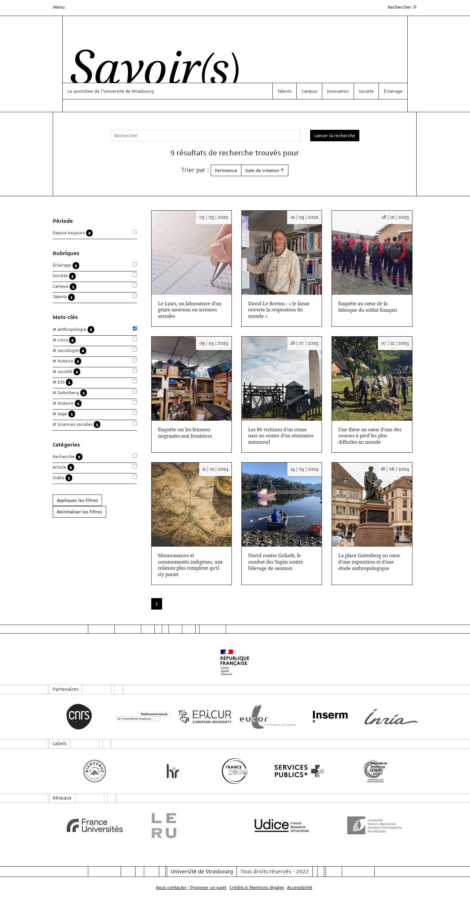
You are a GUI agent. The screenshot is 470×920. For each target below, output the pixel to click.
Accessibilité (299, 887)
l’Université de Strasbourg (127, 91)
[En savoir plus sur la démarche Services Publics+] (297, 771)
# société (65, 372)
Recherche (66, 457)
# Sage (63, 414)
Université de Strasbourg (202, 871)
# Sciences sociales (75, 424)
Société (366, 91)
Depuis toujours (71, 233)
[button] (264, 170)
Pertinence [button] (226, 170)
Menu (59, 7)
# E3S (61, 382)
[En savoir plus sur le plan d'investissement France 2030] (235, 771)
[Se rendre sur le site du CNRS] (79, 716)
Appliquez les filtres (77, 500)
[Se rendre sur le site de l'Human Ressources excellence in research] (172, 771)
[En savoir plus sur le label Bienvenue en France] (95, 771)
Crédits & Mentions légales (257, 887)
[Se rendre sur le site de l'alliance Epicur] (203, 717)
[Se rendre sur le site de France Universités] (95, 825)
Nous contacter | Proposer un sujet (191, 887)
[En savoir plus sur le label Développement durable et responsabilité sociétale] (375, 771)
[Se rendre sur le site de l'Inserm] (328, 716)
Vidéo (61, 478)
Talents (285, 91)
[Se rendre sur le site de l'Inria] (390, 716)
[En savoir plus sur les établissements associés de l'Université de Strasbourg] (141, 716)
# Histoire (66, 403)
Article (62, 467)
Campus (309, 91)
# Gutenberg (69, 393)
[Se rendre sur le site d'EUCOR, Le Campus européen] (266, 717)
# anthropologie (72, 329)
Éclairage (393, 91)
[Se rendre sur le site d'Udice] (282, 825)
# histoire (66, 361)
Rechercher (402, 7)
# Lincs (63, 340)
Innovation (338, 91)
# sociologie (68, 350)
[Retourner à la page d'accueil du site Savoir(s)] (151, 71)
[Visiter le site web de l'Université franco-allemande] (375, 825)
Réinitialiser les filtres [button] (79, 512)
